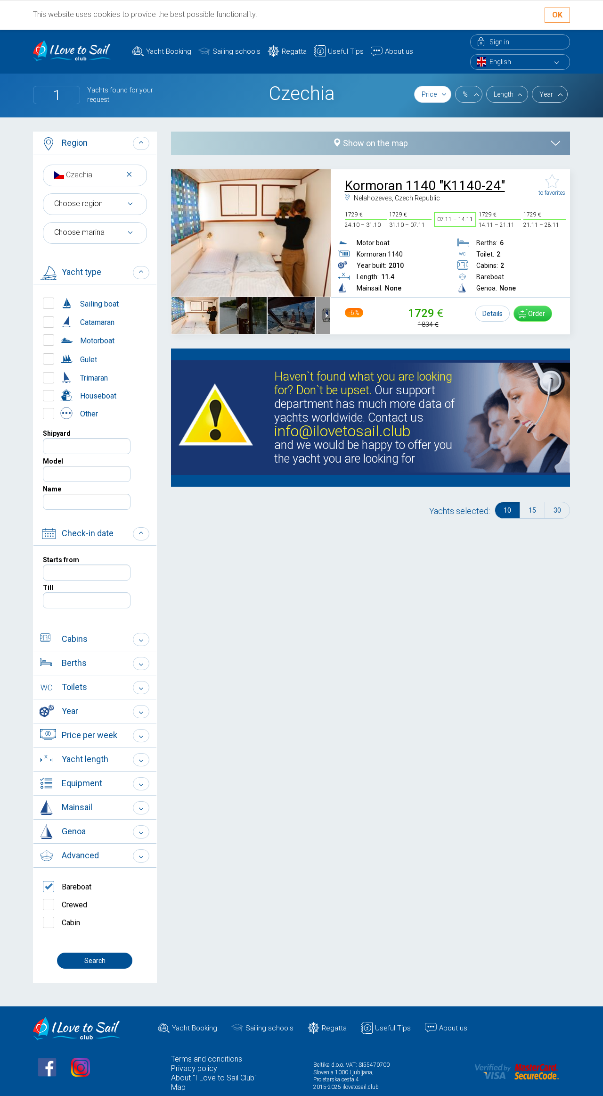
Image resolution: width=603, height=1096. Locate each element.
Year (546, 94)
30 (557, 510)
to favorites (551, 193)
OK (557, 14)
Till (48, 587)
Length (503, 94)
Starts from (61, 560)
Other (88, 413)
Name (52, 489)
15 (532, 510)
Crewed (74, 904)
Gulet (87, 359)
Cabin (71, 922)
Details (492, 313)
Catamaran (96, 322)
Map (178, 1087)
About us (399, 51)
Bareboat (76, 886)
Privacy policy (194, 1068)
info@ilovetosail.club (342, 431)
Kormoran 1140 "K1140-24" (425, 185)
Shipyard (57, 433)
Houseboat (97, 395)
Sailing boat (98, 303)
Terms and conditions (206, 1058)
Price (429, 94)
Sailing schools (236, 51)
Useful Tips (346, 51)
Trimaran (93, 378)
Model (53, 461)
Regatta (294, 51)
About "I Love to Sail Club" (214, 1077)
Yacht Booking (168, 51)
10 (507, 510)
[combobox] (94, 175)
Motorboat (96, 340)
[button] (94, 143)
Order (536, 313)
